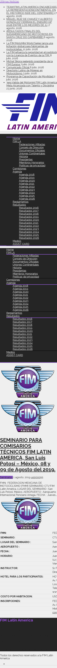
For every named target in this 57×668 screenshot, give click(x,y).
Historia (23, 156)
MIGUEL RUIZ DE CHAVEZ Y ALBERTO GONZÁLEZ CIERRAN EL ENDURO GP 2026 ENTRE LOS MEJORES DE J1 (29, 22)
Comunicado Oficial (18, 67)
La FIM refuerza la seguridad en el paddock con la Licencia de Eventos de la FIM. (31, 54)
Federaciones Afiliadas (32, 144)
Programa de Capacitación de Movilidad (30, 76)
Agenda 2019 (27, 177)
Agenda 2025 (27, 195)
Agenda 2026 (27, 198)
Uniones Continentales (32, 153)
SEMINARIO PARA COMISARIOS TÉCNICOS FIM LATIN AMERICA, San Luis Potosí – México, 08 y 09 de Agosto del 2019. (27, 454)
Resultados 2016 (29, 207)
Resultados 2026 (29, 238)
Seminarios (6, 477)
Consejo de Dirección (31, 147)
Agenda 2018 (27, 174)
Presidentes (26, 159)
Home (16, 138)
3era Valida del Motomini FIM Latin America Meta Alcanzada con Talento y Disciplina (31, 84)
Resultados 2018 (29, 213)
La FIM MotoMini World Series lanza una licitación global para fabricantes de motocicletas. (29, 46)
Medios (17, 241)
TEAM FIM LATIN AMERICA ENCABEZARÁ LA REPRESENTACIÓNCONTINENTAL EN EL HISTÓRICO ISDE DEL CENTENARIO (31, 10)
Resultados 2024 (29, 231)
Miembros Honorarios (31, 162)
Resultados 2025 (29, 234)
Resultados (19, 204)
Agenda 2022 (27, 186)
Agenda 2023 (27, 189)
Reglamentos (20, 201)
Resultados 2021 (28, 222)
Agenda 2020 (27, 180)
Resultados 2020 (29, 219)
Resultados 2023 (29, 228)
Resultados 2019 (29, 216)
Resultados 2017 (28, 210)
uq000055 (37, 477)
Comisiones (19, 168)
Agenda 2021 (26, 183)
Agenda (17, 171)
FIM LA (17, 141)
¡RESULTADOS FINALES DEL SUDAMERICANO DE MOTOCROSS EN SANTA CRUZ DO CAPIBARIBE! (29, 34)
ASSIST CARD (21, 244)
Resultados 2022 (29, 225)
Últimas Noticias (9, 1)
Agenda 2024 (27, 192)
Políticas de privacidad (32, 165)
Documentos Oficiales (32, 150)
